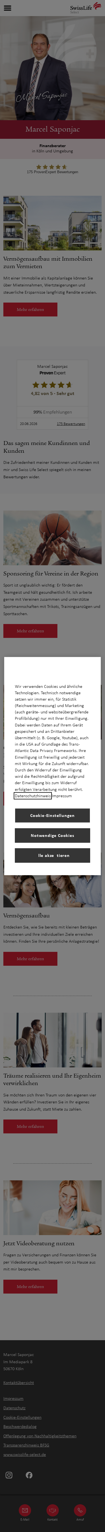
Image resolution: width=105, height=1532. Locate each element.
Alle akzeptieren (52, 855)
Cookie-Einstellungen (52, 815)
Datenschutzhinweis (33, 795)
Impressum (62, 795)
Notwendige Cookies (52, 835)
